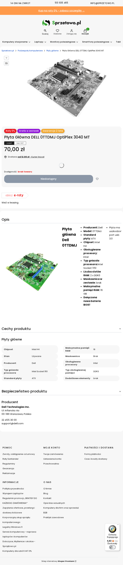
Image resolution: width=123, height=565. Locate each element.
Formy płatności (92, 454)
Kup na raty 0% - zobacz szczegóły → (61, 10)
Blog (45, 493)
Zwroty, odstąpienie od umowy (19, 454)
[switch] (112, 547)
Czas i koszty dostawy (95, 458)
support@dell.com (13, 423)
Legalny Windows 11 (12, 527)
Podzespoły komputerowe (30, 50)
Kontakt (47, 498)
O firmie (47, 488)
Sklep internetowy (57, 561)
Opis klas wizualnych (54, 503)
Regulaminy (9, 463)
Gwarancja (8, 468)
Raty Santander (11, 458)
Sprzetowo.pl (8, 50)
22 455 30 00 (9, 420)
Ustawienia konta (52, 458)
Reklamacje (9, 473)
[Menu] (118, 525)
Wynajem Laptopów (13, 493)
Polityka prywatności (13, 488)
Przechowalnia (51, 463)
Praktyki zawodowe (53, 517)
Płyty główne (52, 50)
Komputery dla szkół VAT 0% (17, 551)
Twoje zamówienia (53, 454)
